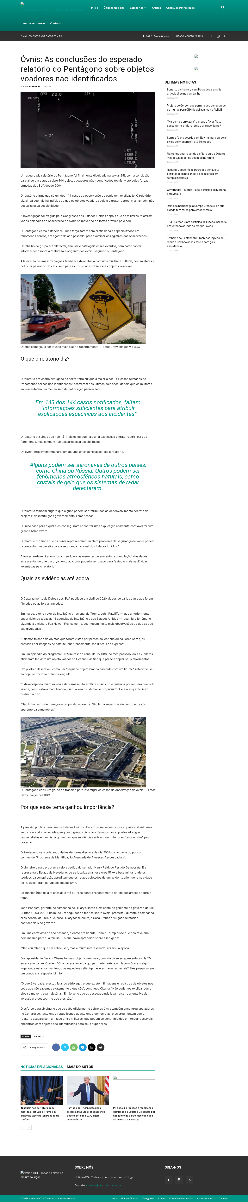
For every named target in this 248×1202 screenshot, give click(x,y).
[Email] (92, 1047)
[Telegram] (83, 1047)
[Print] (100, 1047)
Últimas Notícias (113, 7)
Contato (55, 23)
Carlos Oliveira (32, 86)
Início (94, 7)
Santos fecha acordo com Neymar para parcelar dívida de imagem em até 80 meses (197, 139)
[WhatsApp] (74, 1047)
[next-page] (29, 1127)
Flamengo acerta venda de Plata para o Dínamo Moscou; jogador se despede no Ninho (196, 155)
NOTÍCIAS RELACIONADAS (42, 1067)
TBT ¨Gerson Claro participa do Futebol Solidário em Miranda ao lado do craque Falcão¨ (197, 224)
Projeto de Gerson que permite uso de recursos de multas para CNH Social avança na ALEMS (196, 107)
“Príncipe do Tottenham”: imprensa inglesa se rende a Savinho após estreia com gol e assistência (195, 242)
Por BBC (38, 1036)
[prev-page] (23, 1127)
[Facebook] (212, 36)
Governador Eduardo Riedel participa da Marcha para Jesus (196, 191)
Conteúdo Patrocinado (180, 7)
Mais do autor (80, 1067)
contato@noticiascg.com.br (45, 36)
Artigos (156, 7)
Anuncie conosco (34, 23)
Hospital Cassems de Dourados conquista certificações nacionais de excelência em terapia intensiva (193, 173)
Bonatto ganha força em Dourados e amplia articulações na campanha (194, 91)
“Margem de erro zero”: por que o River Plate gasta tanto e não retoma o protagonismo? (194, 123)
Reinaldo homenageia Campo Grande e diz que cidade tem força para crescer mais (195, 208)
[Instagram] (218, 36)
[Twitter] (224, 36)
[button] (222, 8)
